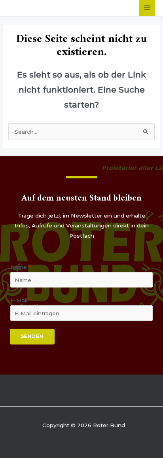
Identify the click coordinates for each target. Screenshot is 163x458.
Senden (32, 336)
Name (20, 267)
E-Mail (20, 300)
